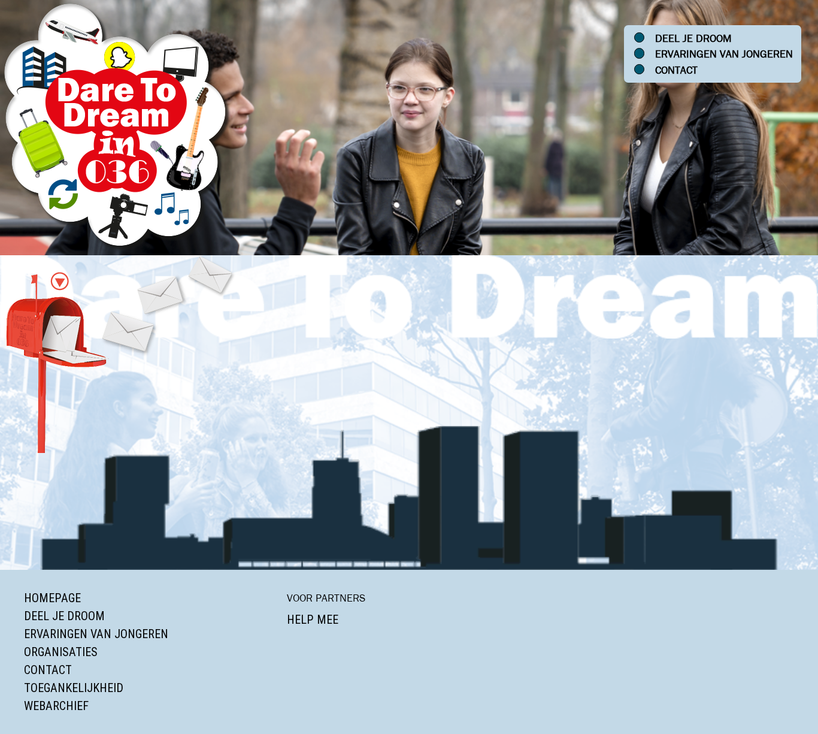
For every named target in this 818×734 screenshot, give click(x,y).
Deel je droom (693, 38)
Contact (676, 70)
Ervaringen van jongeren (724, 54)
